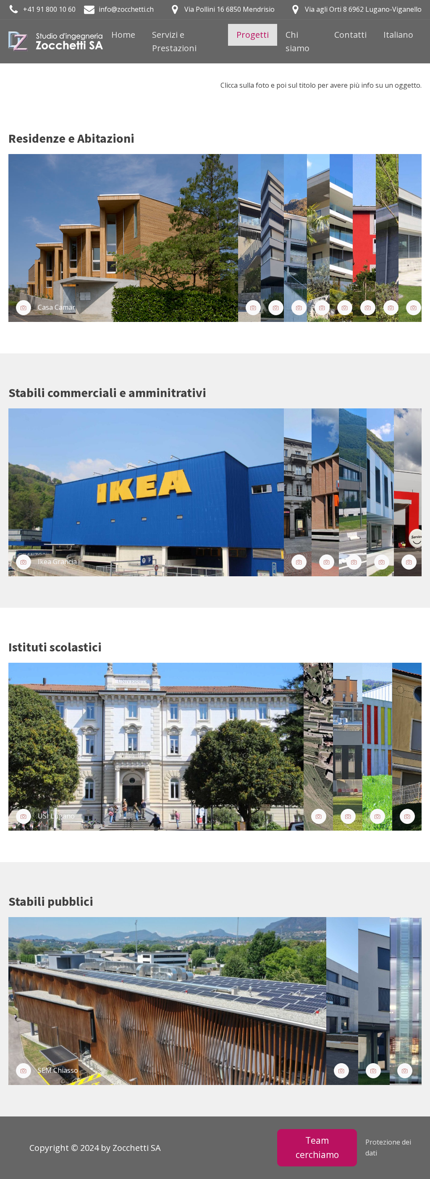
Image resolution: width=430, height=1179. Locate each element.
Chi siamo (297, 41)
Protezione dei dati (388, 1147)
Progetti (252, 34)
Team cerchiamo (317, 1148)
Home (123, 34)
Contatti (350, 34)
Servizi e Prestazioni (174, 41)
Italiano (398, 34)
